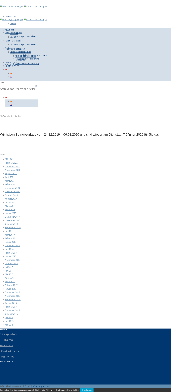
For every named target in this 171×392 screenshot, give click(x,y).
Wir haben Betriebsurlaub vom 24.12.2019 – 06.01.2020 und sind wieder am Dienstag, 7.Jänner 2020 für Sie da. (79, 134)
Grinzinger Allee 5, (8, 334)
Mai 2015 (9, 324)
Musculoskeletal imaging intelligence (31, 55)
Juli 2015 (9, 317)
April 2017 (9, 278)
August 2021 (11, 173)
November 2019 (12, 220)
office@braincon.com (10, 351)
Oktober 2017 (11, 263)
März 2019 (10, 234)
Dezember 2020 (12, 188)
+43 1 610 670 (6, 345)
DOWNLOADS (11, 62)
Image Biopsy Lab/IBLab (20, 51)
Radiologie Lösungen (14, 48)
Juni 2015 (9, 321)
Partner (13, 23)
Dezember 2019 (12, 216)
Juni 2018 (9, 249)
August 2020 (11, 198)
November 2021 (12, 170)
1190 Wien (9, 340)
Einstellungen (86, 390)
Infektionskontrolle (13, 40)
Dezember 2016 (12, 292)
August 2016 (11, 303)
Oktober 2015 (11, 314)
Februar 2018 (11, 252)
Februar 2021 (11, 184)
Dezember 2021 (12, 166)
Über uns (14, 33)
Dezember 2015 (12, 310)
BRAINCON (10, 30)
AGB (35, 386)
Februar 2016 (11, 306)
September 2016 (13, 299)
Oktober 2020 (11, 195)
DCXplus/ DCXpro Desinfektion (23, 36)
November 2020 (12, 191)
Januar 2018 (10, 256)
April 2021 (9, 177)
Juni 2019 (9, 231)
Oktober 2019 (11, 224)
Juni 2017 (9, 270)
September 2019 (13, 227)
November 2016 (12, 296)
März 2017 (10, 281)
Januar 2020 (10, 213)
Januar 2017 (10, 288)
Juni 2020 (9, 202)
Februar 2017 (11, 285)
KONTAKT (9, 66)
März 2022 (10, 159)
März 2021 (10, 180)
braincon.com (7, 356)
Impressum (44, 386)
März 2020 (10, 209)
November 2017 (12, 260)
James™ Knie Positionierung (27, 63)
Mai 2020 (9, 206)
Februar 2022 (11, 162)
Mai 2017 (9, 274)
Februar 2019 (11, 238)
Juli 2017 (9, 267)
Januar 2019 (10, 242)
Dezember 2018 (12, 245)
